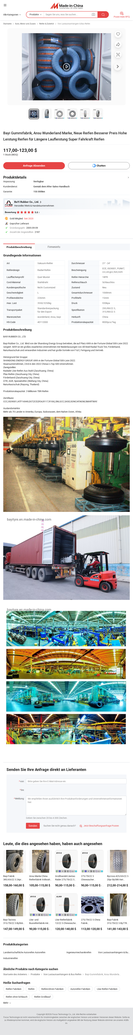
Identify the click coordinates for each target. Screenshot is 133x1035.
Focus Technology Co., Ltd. (64, 1014)
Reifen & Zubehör (46, 23)
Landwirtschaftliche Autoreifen (18, 952)
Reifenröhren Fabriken (52, 988)
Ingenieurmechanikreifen (78, 952)
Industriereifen (10, 958)
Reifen (31, 988)
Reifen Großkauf (42, 996)
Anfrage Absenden (34, 165)
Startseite (7, 23)
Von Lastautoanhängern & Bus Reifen (74, 23)
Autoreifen (40, 952)
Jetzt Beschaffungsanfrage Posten (99, 825)
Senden (33, 826)
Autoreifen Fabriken (80, 988)
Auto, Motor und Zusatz (25, 23)
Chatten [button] (101, 165)
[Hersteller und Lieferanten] (66, 5)
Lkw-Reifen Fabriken (107, 988)
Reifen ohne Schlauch (16, 996)
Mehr (6, 1002)
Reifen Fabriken (13, 988)
